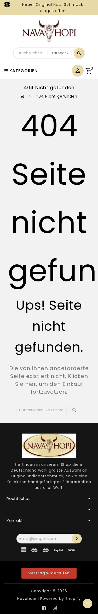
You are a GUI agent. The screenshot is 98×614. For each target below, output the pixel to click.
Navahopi (26, 598)
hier (30, 384)
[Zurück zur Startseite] (23, 96)
